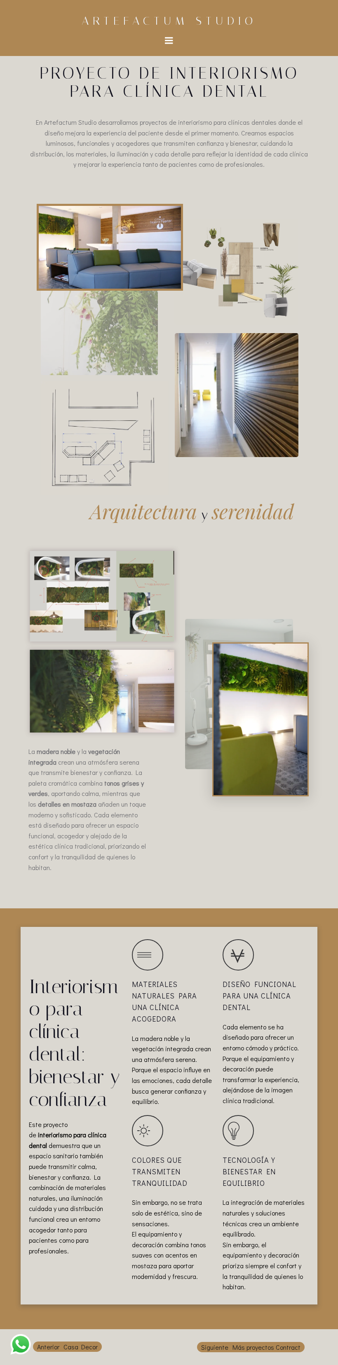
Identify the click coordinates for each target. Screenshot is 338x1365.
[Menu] (169, 41)
